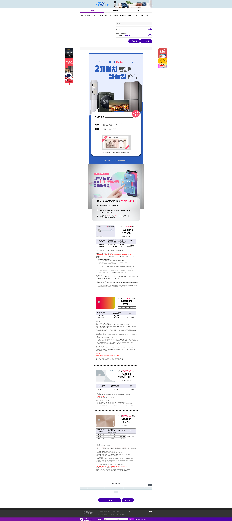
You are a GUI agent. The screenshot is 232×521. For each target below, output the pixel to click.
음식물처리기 (123, 15)
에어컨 (93, 15)
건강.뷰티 (134, 15)
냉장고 (101, 15)
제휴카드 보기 (128, 35)
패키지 (129, 15)
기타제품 (147, 15)
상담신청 (146, 41)
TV (97, 15)
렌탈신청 (134, 41)
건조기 (111, 15)
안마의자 (116, 15)
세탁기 (106, 15)
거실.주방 (141, 15)
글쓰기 (150, 485)
